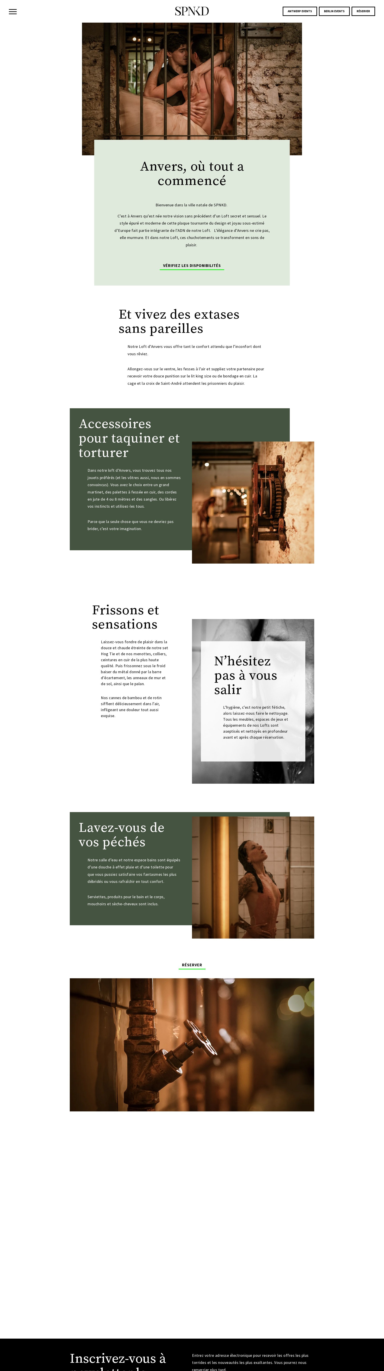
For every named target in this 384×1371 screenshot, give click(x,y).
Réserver (363, 11)
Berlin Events (334, 11)
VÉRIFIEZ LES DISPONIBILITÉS (192, 265)
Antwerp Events (300, 11)
